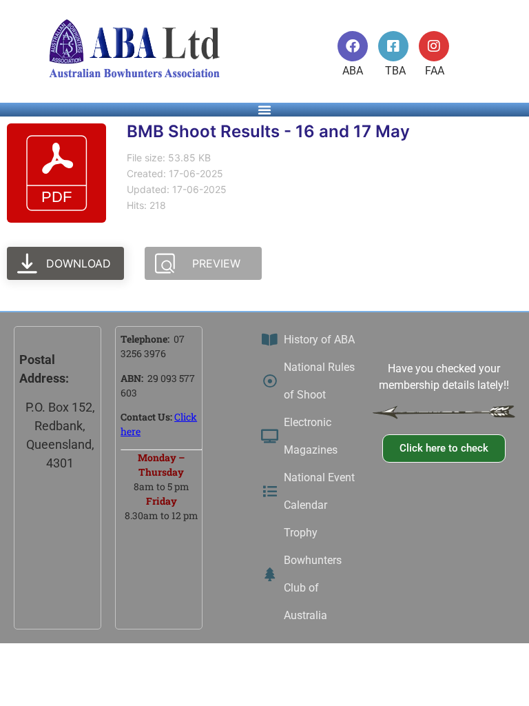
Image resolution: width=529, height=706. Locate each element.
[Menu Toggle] (264, 110)
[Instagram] (434, 46)
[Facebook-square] (393, 46)
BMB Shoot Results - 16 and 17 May (268, 131)
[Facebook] (353, 46)
